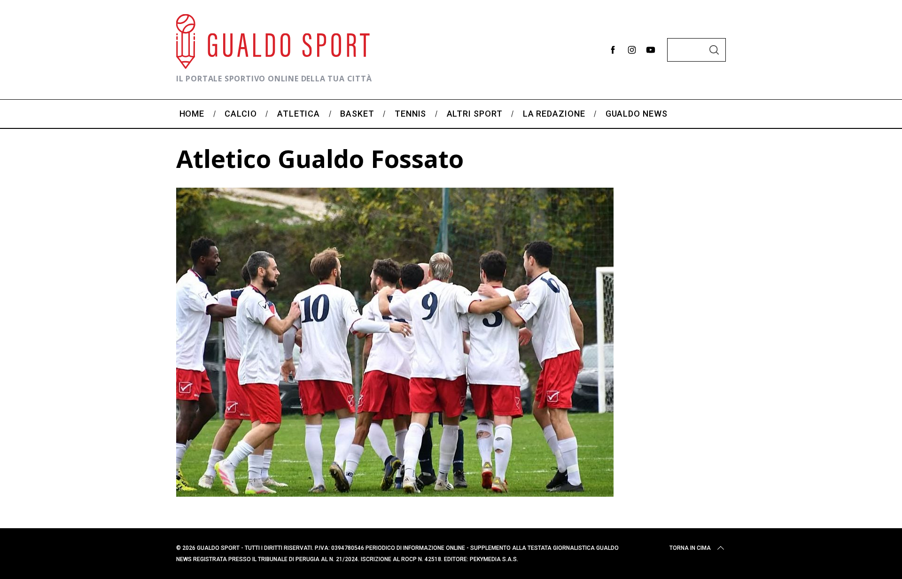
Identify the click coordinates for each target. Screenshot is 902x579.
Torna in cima (690, 548)
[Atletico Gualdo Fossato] (395, 493)
